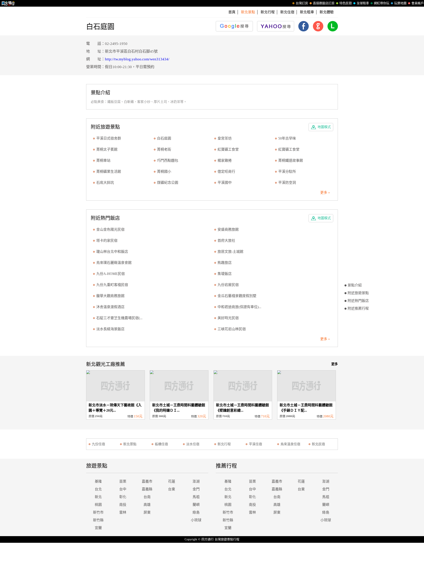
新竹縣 (98, 520)
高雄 (147, 504)
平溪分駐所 (287, 171)
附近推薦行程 (358, 308)
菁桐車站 (103, 160)
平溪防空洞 (287, 182)
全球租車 (363, 3)
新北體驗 (327, 12)
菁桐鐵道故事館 (290, 160)
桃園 (98, 504)
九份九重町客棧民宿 (112, 285)
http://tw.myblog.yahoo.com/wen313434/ (137, 59)
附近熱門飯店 (358, 301)
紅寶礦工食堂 (228, 149)
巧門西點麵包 (167, 160)
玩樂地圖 (400, 3)
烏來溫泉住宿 (290, 444)
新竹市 (98, 512)
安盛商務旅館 (228, 229)
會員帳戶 (417, 3)
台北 (98, 489)
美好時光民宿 (228, 318)
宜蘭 (98, 528)
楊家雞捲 (225, 160)
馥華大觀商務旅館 (110, 296)
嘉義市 (147, 481)
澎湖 (196, 481)
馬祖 (196, 497)
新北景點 (129, 444)
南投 (122, 504)
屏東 (147, 512)
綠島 (196, 512)
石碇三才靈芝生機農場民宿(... (119, 318)
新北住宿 (287, 12)
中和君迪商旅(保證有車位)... (239, 307)
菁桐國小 (164, 171)
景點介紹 (355, 285)
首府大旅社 (226, 240)
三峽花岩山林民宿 (232, 329)
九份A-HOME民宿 (110, 274)
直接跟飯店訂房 (324, 3)
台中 (122, 489)
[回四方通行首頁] (8, 3)
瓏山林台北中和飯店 (112, 251)
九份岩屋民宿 (228, 285)
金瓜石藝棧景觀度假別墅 (237, 296)
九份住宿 (98, 444)
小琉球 (196, 520)
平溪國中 (225, 182)
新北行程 (268, 12)
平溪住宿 (255, 444)
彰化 (122, 497)
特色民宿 (345, 3)
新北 (98, 497)
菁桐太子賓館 (106, 149)
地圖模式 (324, 127)
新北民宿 (318, 444)
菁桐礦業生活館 (108, 171)
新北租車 (307, 12)
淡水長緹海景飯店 (110, 329)
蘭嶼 (196, 504)
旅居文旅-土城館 (230, 251)
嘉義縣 (147, 489)
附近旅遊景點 (358, 293)
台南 (147, 497)
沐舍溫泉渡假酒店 (110, 307)
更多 (334, 364)
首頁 (231, 12)
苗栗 (122, 481)
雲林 (122, 512)
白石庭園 (164, 138)
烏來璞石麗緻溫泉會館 (114, 263)
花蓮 (171, 481)
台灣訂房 (302, 3)
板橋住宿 (161, 444)
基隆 (98, 481)
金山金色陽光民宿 (110, 229)
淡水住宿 (192, 444)
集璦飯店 (225, 274)
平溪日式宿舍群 (108, 138)
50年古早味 (287, 138)
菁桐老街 (164, 149)
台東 (171, 489)
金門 (196, 489)
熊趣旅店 (225, 263)
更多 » (325, 192)
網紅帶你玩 (381, 3)
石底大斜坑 (105, 182)
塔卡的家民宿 (106, 240)
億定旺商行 (226, 171)
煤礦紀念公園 (167, 182)
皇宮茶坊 (225, 138)
